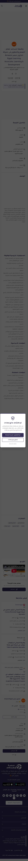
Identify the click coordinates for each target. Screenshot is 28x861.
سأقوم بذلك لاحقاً (13, 443)
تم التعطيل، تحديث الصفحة (12, 435)
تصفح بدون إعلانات (13, 439)
